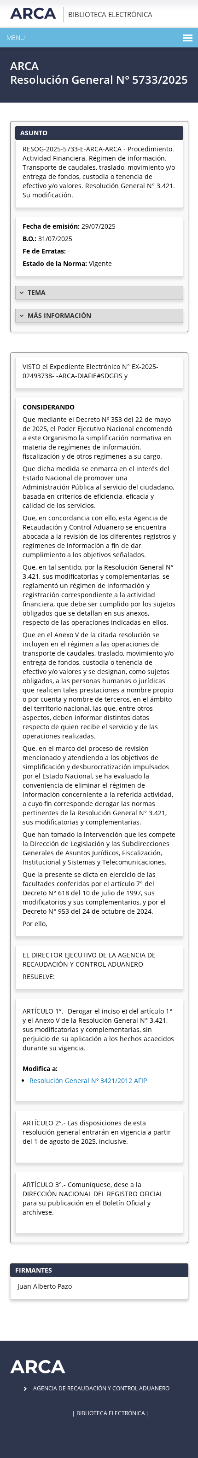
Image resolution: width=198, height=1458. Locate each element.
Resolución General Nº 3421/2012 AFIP (88, 1080)
